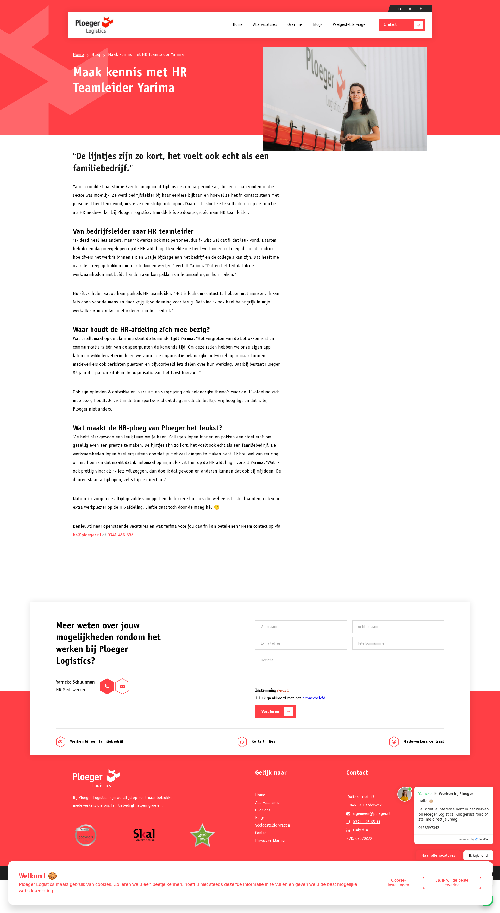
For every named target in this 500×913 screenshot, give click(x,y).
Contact (390, 25)
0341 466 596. (121, 535)
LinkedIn (360, 830)
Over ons (295, 25)
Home (238, 25)
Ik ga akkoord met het (294, 698)
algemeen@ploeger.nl (371, 814)
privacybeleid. (314, 698)
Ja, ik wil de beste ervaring (452, 882)
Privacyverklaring (270, 841)
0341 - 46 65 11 (366, 822)
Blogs (317, 25)
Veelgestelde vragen (350, 25)
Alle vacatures (265, 25)
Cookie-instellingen (398, 882)
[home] (94, 25)
